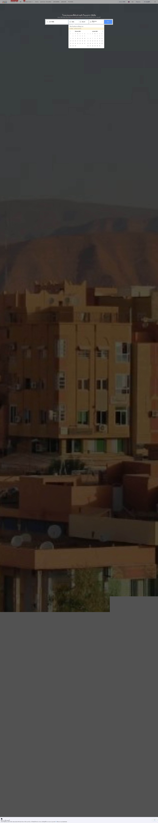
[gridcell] (73, 36)
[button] (70, 31)
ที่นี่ (56, 821)
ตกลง (155, 819)
